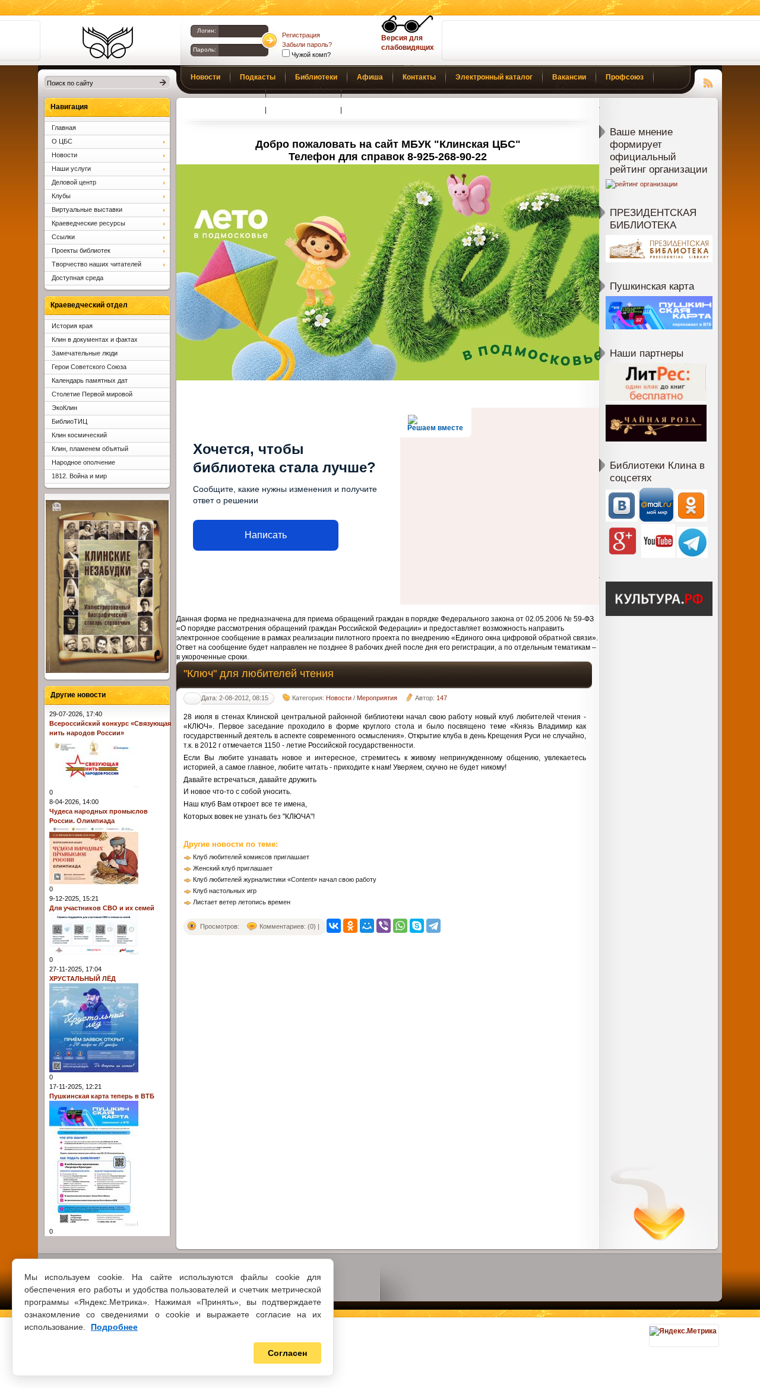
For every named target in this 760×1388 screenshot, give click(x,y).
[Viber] (383, 926)
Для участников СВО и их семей (101, 907)
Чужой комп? (310, 54)
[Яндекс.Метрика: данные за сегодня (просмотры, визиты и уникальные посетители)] (683, 1331)
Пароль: (204, 49)
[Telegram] (433, 926)
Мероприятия (377, 697)
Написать (266, 535)
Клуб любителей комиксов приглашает (251, 856)
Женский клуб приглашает (233, 868)
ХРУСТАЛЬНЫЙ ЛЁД (82, 978)
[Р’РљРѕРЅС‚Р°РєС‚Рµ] (334, 926)
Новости (339, 697)
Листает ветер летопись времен (241, 902)
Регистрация (301, 35)
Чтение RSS (708, 81)
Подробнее (114, 1327)
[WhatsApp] (400, 926)
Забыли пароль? (307, 44)
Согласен (287, 1353)
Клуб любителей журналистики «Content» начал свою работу (284, 879)
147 (441, 697)
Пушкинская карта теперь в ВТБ (101, 1096)
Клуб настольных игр (224, 890)
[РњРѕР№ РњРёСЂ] (367, 926)
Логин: (206, 30)
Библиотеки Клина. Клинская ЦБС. (108, 42)
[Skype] (417, 926)
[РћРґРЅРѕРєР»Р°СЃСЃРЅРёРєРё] (350, 926)
